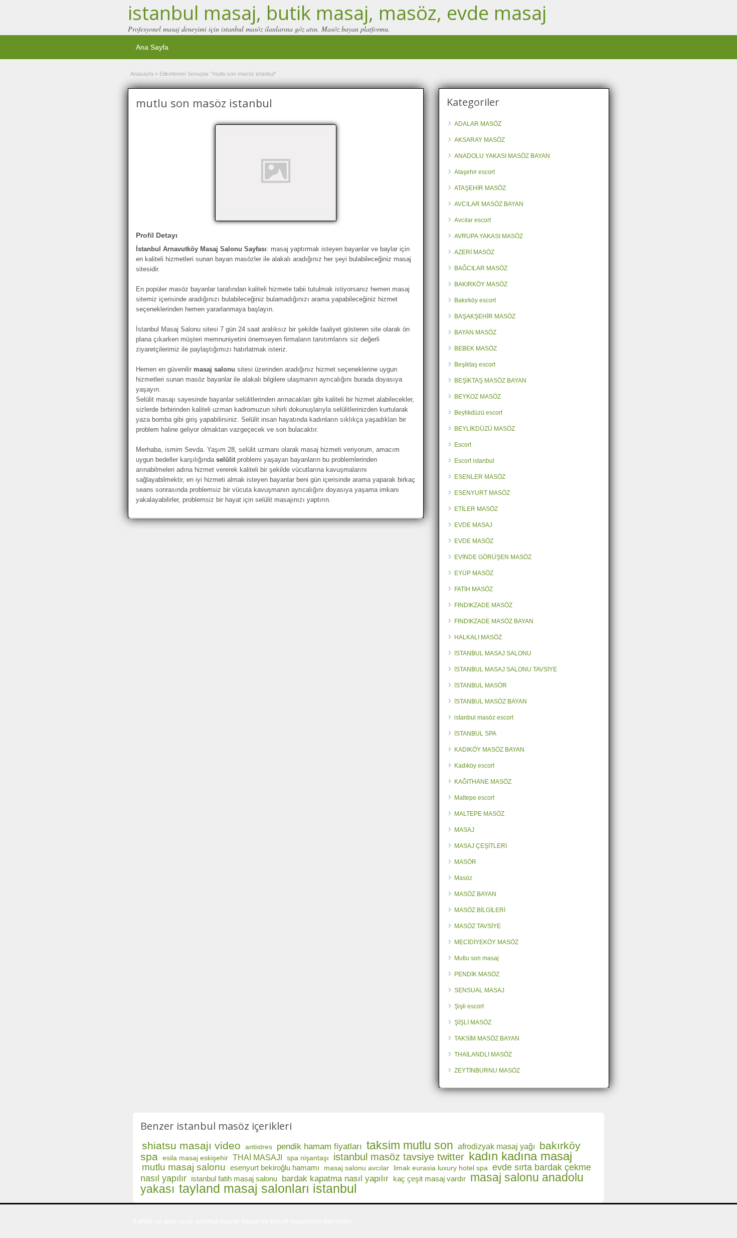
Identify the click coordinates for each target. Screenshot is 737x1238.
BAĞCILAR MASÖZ (480, 268)
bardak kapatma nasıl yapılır (335, 1178)
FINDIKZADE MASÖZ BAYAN (493, 621)
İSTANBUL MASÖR (480, 685)
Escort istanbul (474, 460)
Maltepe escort (474, 797)
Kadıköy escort (474, 765)
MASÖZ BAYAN (475, 894)
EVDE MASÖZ (473, 541)
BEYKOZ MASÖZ (477, 396)
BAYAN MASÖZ (475, 332)
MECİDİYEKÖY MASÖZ (486, 942)
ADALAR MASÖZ (477, 123)
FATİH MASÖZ (473, 589)
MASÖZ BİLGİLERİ (479, 910)
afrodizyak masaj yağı (496, 1146)
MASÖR (465, 861)
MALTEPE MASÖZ (479, 813)
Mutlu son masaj (476, 958)
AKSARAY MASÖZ (479, 139)
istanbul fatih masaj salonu (234, 1178)
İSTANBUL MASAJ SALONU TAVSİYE (505, 669)
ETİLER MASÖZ (476, 508)
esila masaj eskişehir (195, 1158)
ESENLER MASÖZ (479, 476)
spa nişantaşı (308, 1158)
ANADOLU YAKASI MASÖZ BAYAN (502, 155)
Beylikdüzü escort (478, 412)
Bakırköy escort (475, 300)
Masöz (463, 877)
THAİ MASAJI (257, 1157)
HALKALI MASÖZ (478, 637)
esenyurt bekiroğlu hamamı (274, 1167)
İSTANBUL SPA (475, 733)
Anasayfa (141, 74)
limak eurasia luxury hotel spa (441, 1168)
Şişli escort (469, 1006)
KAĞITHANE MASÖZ (482, 781)
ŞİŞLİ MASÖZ (472, 1022)
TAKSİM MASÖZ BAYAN (486, 1038)
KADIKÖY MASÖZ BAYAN (489, 749)
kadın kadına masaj (520, 1156)
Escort (462, 444)
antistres (258, 1147)
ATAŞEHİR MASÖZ (480, 188)
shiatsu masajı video (191, 1145)
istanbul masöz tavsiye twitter (398, 1156)
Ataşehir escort (474, 171)
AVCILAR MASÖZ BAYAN (488, 204)
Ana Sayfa (152, 47)
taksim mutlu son (409, 1145)
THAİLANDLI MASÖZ (483, 1054)
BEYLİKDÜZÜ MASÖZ (484, 428)
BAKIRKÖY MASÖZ (480, 284)
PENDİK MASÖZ (476, 974)
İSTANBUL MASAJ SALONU (492, 653)
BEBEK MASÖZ (475, 348)
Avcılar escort (472, 220)
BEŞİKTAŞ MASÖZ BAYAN (490, 380)
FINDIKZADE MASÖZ (483, 605)
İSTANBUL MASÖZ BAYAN (490, 701)
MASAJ (464, 829)
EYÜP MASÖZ (473, 573)
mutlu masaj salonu (184, 1167)
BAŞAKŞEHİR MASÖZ (484, 316)
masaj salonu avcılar (356, 1168)
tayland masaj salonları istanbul (268, 1188)
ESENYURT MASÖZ (482, 492)
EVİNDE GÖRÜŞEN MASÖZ (492, 557)
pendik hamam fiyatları (319, 1146)
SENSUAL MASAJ (479, 990)
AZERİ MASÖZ (474, 252)
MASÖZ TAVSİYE (477, 926)
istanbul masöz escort (483, 717)
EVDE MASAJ (473, 524)
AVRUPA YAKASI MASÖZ (488, 236)
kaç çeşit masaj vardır (429, 1178)
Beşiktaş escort (474, 364)
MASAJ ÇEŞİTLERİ (480, 845)
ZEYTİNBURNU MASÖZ (487, 1070)
